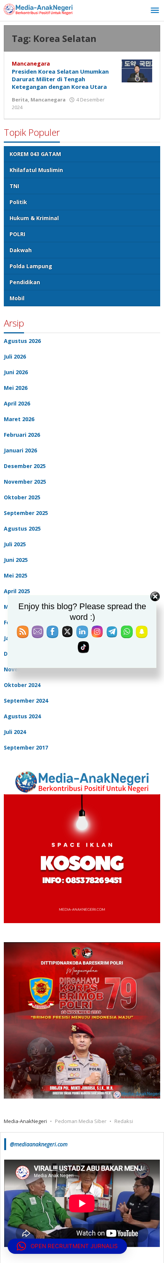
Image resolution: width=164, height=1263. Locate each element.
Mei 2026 (15, 387)
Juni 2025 (16, 559)
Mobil (17, 298)
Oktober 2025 (22, 497)
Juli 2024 (15, 731)
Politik (18, 202)
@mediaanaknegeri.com (39, 1144)
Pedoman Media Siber (80, 1121)
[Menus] (155, 10)
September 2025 (26, 512)
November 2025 (25, 481)
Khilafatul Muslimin (36, 170)
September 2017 (26, 747)
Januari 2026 (20, 450)
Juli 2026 (15, 356)
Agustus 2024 (22, 716)
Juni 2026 (16, 372)
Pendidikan (25, 282)
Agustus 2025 (22, 528)
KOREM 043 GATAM (35, 154)
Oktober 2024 (22, 685)
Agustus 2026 (22, 340)
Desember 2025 (25, 466)
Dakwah (21, 250)
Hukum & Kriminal (34, 218)
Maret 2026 (19, 419)
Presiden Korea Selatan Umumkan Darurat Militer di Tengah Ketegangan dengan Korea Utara (60, 79)
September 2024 (26, 700)
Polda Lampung (31, 266)
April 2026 (17, 403)
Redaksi (123, 1121)
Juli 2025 (15, 544)
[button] (67, 1246)
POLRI (17, 234)
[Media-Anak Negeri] (38, 8)
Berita (20, 99)
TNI (14, 186)
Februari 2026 (22, 434)
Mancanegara (31, 63)
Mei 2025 (15, 575)
